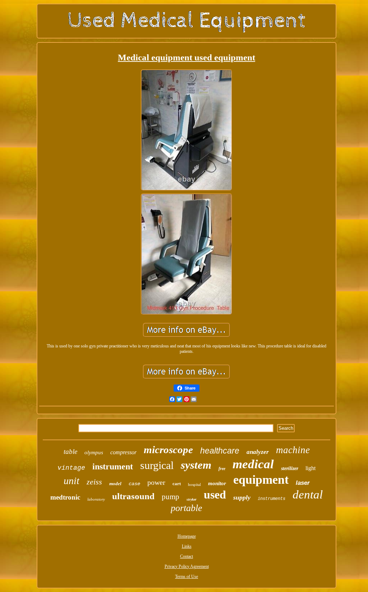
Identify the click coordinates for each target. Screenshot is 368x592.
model (115, 483)
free (221, 468)
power (156, 482)
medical (253, 464)
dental (308, 494)
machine (293, 450)
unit (71, 480)
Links (187, 546)
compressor (123, 452)
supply (241, 497)
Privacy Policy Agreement (187, 566)
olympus (93, 452)
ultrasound (133, 496)
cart (176, 483)
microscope (168, 449)
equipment (261, 479)
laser (303, 482)
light (310, 468)
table (70, 451)
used (215, 494)
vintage (71, 468)
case (134, 484)
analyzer (258, 451)
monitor (217, 483)
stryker (192, 499)
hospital (194, 484)
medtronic (65, 497)
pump (170, 496)
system (196, 465)
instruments (271, 498)
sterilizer (289, 468)
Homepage (187, 536)
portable (186, 508)
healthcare (219, 450)
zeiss (94, 481)
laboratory (96, 499)
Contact (186, 556)
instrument (112, 466)
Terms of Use (186, 576)
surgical (157, 465)
